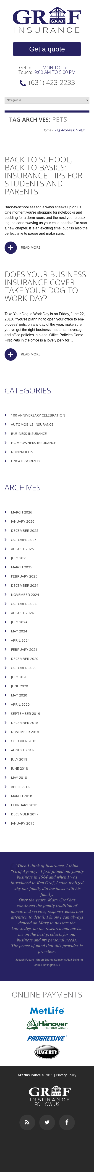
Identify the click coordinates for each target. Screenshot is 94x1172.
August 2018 (22, 750)
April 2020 (20, 704)
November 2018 (25, 731)
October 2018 (24, 741)
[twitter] (47, 1122)
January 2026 (22, 521)
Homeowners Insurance (33, 442)
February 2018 (24, 805)
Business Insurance (29, 433)
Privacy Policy (66, 1075)
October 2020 (24, 667)
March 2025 (21, 567)
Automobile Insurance (32, 424)
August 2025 (22, 548)
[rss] (27, 1122)
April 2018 (20, 786)
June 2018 (19, 768)
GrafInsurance (29, 1075)
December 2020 (24, 658)
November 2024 (25, 594)
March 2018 (21, 795)
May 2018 (19, 777)
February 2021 (24, 649)
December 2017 (24, 814)
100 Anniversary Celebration (38, 415)
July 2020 (19, 677)
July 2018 (19, 759)
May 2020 (19, 695)
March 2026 (21, 512)
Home (46, 130)
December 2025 (24, 530)
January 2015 (22, 823)
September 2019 (25, 713)
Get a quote (47, 49)
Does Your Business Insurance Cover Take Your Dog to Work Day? (45, 286)
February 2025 (24, 576)
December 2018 (24, 722)
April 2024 (20, 640)
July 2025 (19, 558)
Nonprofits (22, 451)
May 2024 (19, 631)
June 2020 (19, 686)
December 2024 (24, 585)
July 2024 (19, 622)
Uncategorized (25, 461)
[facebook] (67, 1122)
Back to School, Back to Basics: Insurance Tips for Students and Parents (43, 175)
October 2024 (24, 603)
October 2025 (24, 539)
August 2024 (22, 612)
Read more (31, 247)
